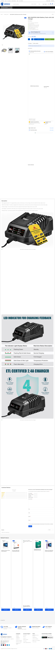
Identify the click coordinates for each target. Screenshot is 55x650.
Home (2, 14)
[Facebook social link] (48, 43)
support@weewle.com (5, 640)
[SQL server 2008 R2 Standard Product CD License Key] (27, 572)
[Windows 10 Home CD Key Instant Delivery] (5, 545)
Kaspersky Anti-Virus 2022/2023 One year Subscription (37, 550)
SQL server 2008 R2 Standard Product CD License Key (26, 606)
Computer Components (18, 637)
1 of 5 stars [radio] (34, 493)
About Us (24, 636)
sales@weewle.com (6, 641)
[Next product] (53, 14)
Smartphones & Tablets (18, 643)
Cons (29, 512)
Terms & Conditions (35, 638)
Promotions (25, 635)
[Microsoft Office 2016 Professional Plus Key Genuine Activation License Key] (16, 545)
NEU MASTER (30, 48)
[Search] (39, 4)
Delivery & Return (25, 639)
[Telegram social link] (53, 43)
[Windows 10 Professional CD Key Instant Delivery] (49, 545)
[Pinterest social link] (51, 43)
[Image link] (4, 634)
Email (29, 520)
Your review (30, 498)
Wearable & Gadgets (19, 641)
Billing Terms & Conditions (36, 640)
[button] (5, 610)
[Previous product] (51, 14)
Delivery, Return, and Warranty (35, 635)
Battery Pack (6, 14)
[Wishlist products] (48, 4)
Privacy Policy (34, 641)
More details (51, 130)
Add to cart (39, 39)
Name (29, 516)
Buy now (49, 39)
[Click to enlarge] (2, 45)
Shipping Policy (34, 637)
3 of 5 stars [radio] (35, 493)
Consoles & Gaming (19, 640)
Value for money (30, 494)
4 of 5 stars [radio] (36, 493)
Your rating (30, 493)
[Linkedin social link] (52, 43)
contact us (24, 638)
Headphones (18, 638)
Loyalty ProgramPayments (27, 642)
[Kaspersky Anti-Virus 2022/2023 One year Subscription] (38, 544)
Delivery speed (30, 497)
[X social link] (49, 43)
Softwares (17, 635)
